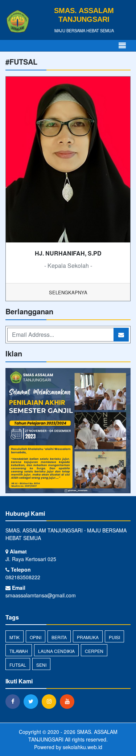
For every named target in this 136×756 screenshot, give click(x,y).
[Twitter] (33, 701)
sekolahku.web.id (82, 747)
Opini (35, 637)
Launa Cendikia (56, 651)
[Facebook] (14, 701)
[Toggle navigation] (122, 45)
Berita (59, 637)
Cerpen (94, 651)
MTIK (14, 637)
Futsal (17, 665)
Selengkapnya (68, 292)
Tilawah (18, 651)
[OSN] (68, 431)
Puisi (114, 637)
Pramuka (88, 637)
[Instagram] (51, 701)
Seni (41, 665)
